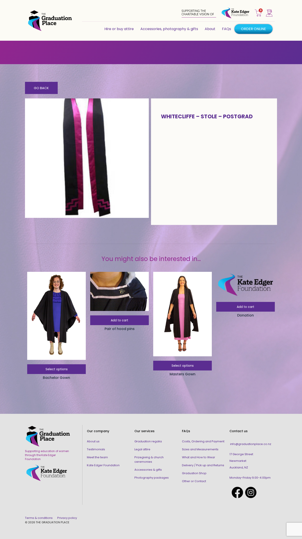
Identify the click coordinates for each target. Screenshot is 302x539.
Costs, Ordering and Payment (203, 441)
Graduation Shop (194, 473)
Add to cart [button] (119, 320)
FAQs (226, 28)
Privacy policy (67, 518)
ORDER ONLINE (253, 28)
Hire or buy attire (119, 28)
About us (93, 441)
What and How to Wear (198, 457)
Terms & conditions (39, 518)
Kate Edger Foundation (103, 465)
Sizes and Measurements (200, 449)
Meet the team (97, 457)
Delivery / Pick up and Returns (203, 465)
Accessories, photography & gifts (169, 28)
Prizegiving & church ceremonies (149, 459)
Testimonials (96, 449)
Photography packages (151, 478)
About (210, 28)
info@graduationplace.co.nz (250, 444)
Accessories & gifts (148, 470)
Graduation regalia (148, 441)
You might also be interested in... (151, 259)
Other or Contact (194, 481)
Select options (57, 369)
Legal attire (142, 449)
